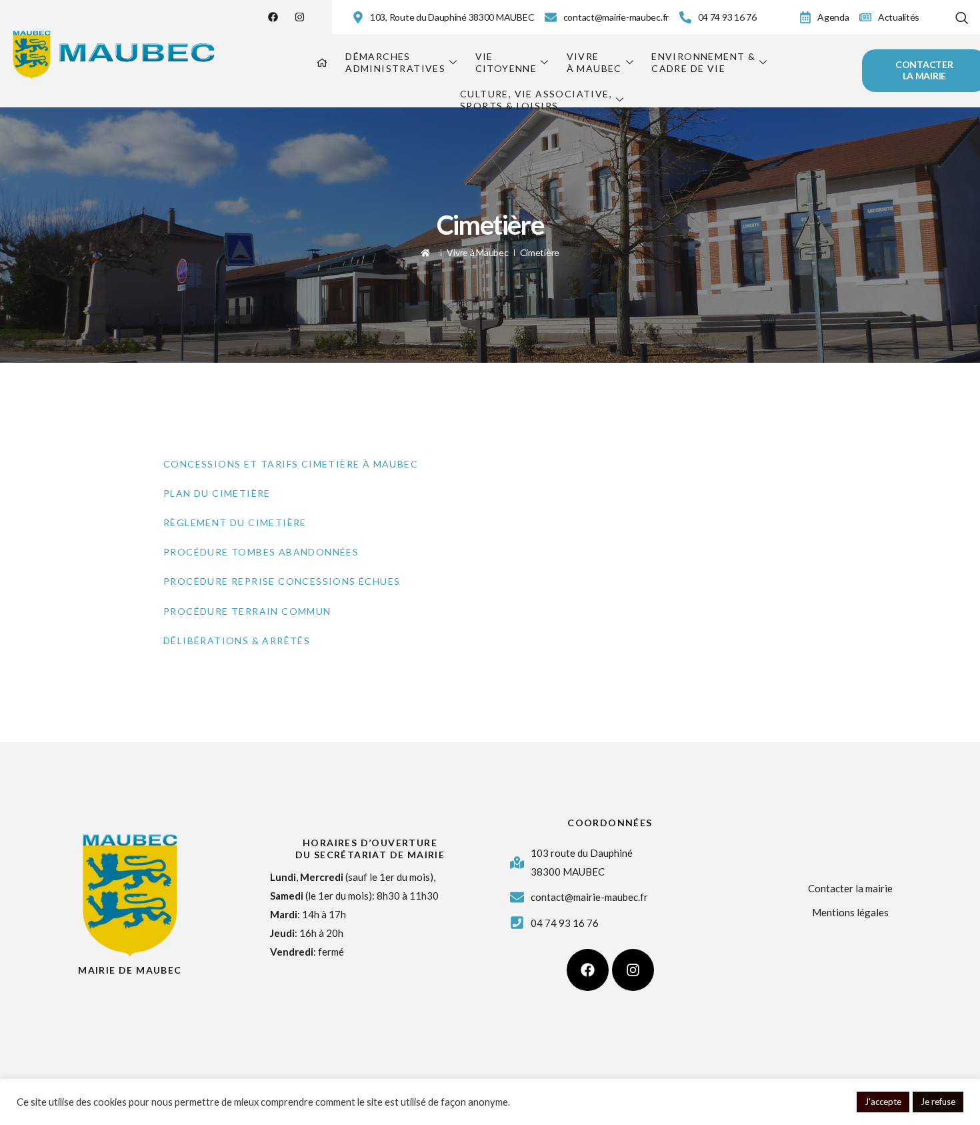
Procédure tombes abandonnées (261, 551)
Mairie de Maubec (129, 970)
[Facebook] (273, 17)
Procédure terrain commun (247, 611)
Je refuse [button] (938, 1101)
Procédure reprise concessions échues (281, 581)
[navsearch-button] (962, 15)
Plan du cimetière (217, 493)
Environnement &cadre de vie (703, 62)
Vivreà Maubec (594, 62)
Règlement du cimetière (235, 522)
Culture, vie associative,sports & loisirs (536, 99)
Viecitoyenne (506, 62)
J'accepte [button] (883, 1101)
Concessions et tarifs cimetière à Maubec (290, 463)
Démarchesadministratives (395, 62)
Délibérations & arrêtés (236, 640)
